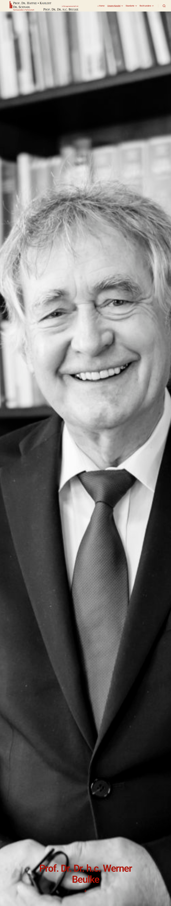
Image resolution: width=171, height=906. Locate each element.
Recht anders (145, 6)
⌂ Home (100, 6)
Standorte (130, 6)
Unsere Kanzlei (113, 6)
